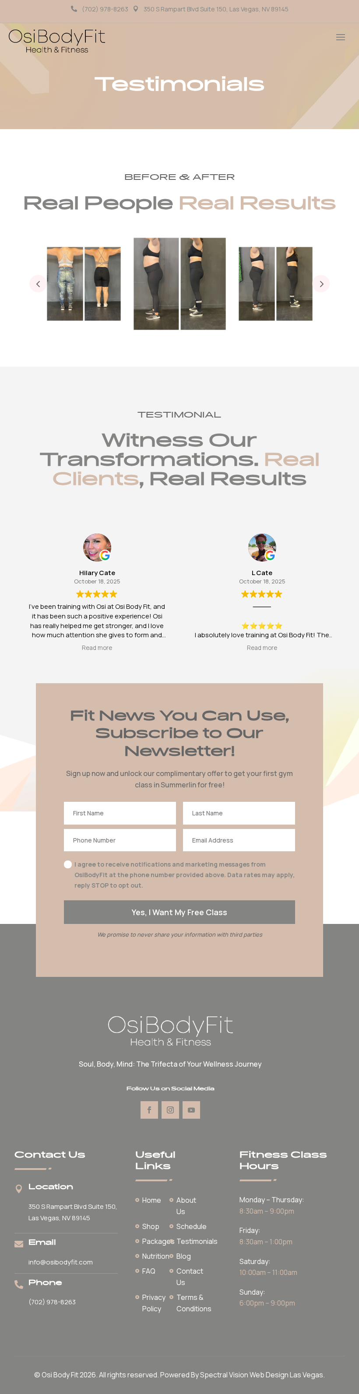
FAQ (148, 1271)
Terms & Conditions (193, 1302)
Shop (150, 1226)
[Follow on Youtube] (191, 1110)
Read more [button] (97, 648)
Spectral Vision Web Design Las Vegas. (262, 1375)
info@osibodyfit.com (60, 1262)
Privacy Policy (153, 1302)
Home (151, 1200)
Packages (158, 1241)
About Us (186, 1205)
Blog (183, 1256)
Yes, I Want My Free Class (179, 912)
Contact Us (189, 1276)
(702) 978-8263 (105, 9)
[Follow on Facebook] (149, 1110)
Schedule (191, 1226)
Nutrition (155, 1256)
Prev (38, 283)
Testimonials (197, 1241)
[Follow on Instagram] (170, 1110)
